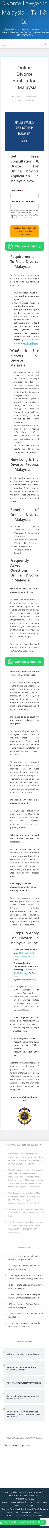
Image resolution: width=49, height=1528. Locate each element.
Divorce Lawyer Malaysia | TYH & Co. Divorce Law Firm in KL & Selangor (24, 1504)
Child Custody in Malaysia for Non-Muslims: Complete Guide (24, 1258)
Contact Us (12, 1516)
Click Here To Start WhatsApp (25, 971)
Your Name (16, 191)
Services (19, 96)
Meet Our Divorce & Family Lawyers (31, 1509)
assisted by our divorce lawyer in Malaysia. (26, 341)
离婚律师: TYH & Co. (24, 1499)
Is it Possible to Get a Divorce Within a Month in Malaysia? (25, 1286)
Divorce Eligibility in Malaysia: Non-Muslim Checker (24, 1492)
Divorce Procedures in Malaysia (29, 1512)
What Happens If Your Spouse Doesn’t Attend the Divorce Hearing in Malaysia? (26, 1277)
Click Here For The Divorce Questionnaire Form (24, 956)
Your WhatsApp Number (22, 201)
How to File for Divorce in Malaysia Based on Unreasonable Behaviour (24, 1296)
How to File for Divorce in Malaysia (24, 1496)
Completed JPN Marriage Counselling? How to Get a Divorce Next (25, 1325)
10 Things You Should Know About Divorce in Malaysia (23, 1267)
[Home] (13, 96)
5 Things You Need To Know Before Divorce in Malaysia (24, 1306)
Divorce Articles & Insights (30, 1516)
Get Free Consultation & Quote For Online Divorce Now (24, 231)
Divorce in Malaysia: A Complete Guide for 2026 (25, 1315)
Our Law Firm (7, 1509)
